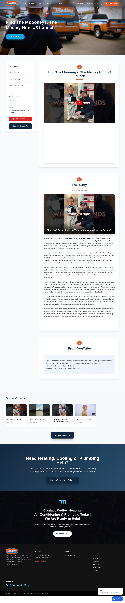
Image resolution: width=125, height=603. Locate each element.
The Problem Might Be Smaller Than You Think (61, 420)
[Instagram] (25, 585)
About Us (41, 3)
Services (31, 3)
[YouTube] (14, 585)
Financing (50, 3)
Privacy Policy (17, 593)
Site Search (44, 593)
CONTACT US (14, 37)
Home (24, 3)
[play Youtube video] (79, 103)
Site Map (8, 593)
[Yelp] (10, 585)
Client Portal (80, 3)
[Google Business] (21, 585)
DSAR (37, 593)
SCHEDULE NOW (111, 3)
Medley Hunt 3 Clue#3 (37, 419)
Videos (59, 3)
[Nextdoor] (18, 585)
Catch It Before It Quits (14, 419)
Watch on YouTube (21, 119)
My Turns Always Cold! (84, 419)
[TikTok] (29, 585)
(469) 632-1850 (95, 3)
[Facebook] (7, 585)
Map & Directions (40, 561)
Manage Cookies (28, 593)
